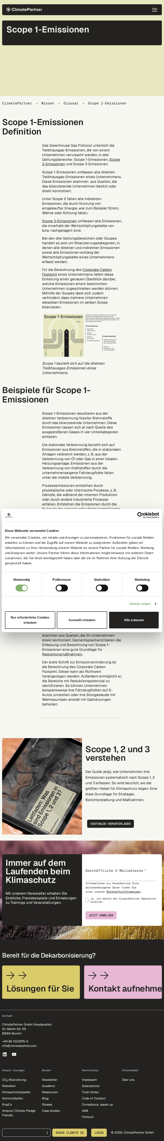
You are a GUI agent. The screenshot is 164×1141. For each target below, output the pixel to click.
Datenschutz (91, 1086)
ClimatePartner (17, 103)
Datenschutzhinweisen (123, 892)
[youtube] (15, 1054)
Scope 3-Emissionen (59, 220)
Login (99, 1133)
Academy (48, 1086)
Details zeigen (140, 604)
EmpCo (7, 1104)
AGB (85, 1111)
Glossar (71, 103)
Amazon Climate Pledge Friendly (18, 1113)
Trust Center (90, 1092)
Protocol (88, 1117)
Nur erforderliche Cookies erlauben (30, 620)
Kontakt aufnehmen (125, 988)
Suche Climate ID (69, 1133)
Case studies (51, 1111)
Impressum (89, 1080)
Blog (45, 1098)
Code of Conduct (94, 1098)
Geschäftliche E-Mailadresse (114, 870)
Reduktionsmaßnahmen (62, 654)
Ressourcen (50, 1092)
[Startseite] (25, 9)
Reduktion (9, 1086)
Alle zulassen (134, 620)
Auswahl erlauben (82, 620)
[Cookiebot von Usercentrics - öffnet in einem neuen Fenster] (140, 515)
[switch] (62, 588)
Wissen (47, 103)
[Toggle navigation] (154, 10)
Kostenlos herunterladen (110, 824)
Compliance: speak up (97, 1104)
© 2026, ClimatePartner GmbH (132, 1132)
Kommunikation (12, 1098)
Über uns (128, 1080)
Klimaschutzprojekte (16, 1092)
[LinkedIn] (4, 1054)
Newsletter (49, 1080)
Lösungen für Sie (40, 988)
